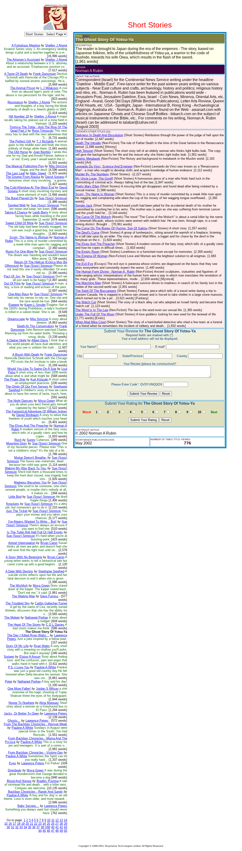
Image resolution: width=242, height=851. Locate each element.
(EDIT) (86, 36)
